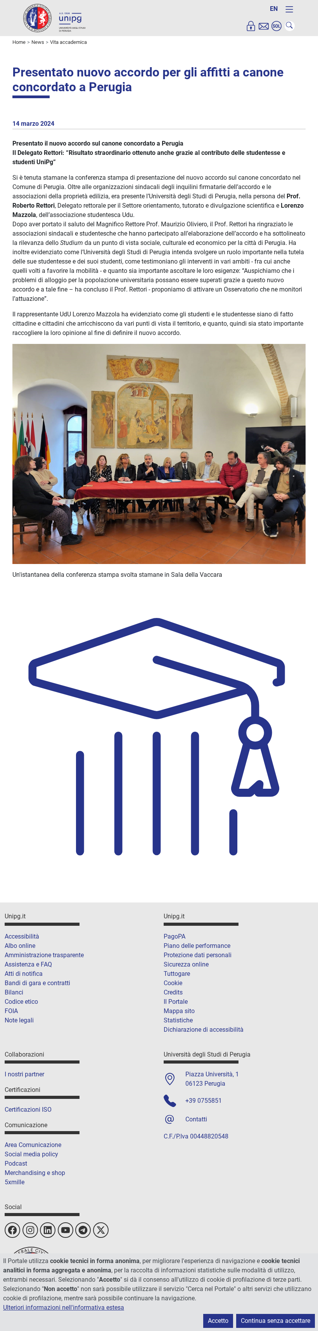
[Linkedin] (47, 1230)
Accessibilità (22, 936)
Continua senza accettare (275, 1320)
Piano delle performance (197, 945)
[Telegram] (83, 1230)
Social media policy (31, 1154)
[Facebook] (12, 1230)
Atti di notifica (24, 973)
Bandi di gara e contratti (37, 983)
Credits (173, 992)
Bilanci (14, 992)
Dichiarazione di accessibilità (204, 1029)
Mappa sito (179, 1011)
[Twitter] (101, 1230)
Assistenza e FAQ (28, 964)
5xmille (14, 1182)
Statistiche (178, 1020)
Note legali (19, 1020)
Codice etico (21, 1001)
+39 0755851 (203, 1100)
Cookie (173, 983)
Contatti (196, 1119)
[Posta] (264, 26)
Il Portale (176, 1001)
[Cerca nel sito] (290, 26)
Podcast (16, 1163)
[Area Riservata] (251, 26)
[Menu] (289, 9)
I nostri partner (24, 1074)
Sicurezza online (186, 964)
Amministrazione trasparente (44, 955)
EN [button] (274, 8)
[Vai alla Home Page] (54, 17)
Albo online (20, 945)
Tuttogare (177, 973)
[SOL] (276, 26)
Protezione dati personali (198, 955)
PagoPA (174, 936)
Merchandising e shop (35, 1173)
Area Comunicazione (33, 1145)
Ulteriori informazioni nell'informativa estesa (63, 1307)
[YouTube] (65, 1230)
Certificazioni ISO (28, 1109)
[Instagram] (30, 1230)
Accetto (218, 1320)
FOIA (11, 1011)
